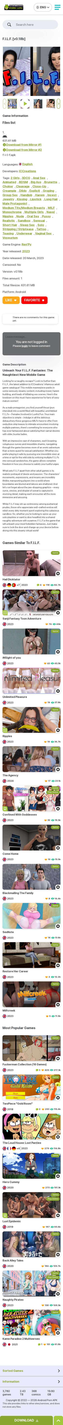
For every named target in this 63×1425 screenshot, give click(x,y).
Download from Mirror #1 (23, 144)
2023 (26, 251)
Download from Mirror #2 (24, 150)
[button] (57, 7)
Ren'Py (26, 244)
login (25, 346)
